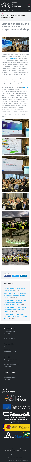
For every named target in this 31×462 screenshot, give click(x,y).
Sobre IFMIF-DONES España (12, 362)
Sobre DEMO (7, 336)
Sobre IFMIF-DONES (9, 338)
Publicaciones (8, 379)
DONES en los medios (10, 377)
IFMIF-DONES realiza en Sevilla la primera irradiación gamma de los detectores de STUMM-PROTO (15, 309)
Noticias (6, 375)
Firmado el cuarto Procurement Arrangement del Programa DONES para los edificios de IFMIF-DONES (15, 295)
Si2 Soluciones (24, 454)
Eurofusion (13, 58)
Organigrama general (10, 360)
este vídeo (25, 87)
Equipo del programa (10, 351)
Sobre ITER (7, 334)
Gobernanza (7, 347)
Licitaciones (7, 366)
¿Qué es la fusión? (9, 331)
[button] (29, 4)
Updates (10, 267)
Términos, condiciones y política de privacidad (18, 460)
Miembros (7, 349)
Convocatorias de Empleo (11, 364)
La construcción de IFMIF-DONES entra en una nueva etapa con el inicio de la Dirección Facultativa (15, 316)
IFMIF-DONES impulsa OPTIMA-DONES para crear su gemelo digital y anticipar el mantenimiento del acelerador (15, 302)
